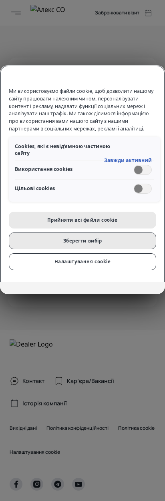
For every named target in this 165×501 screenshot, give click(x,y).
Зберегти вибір (82, 241)
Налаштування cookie (82, 262)
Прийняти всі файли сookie (82, 220)
